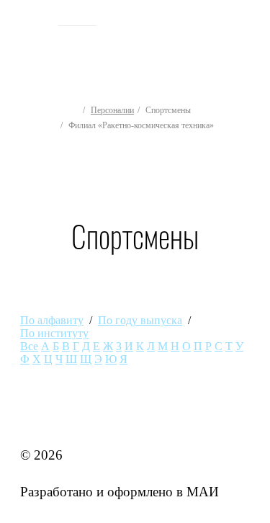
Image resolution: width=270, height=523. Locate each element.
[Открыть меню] (247, 45)
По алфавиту (52, 320)
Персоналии (112, 110)
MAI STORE (57, 417)
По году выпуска (140, 320)
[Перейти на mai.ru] (34, 19)
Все (29, 346)
